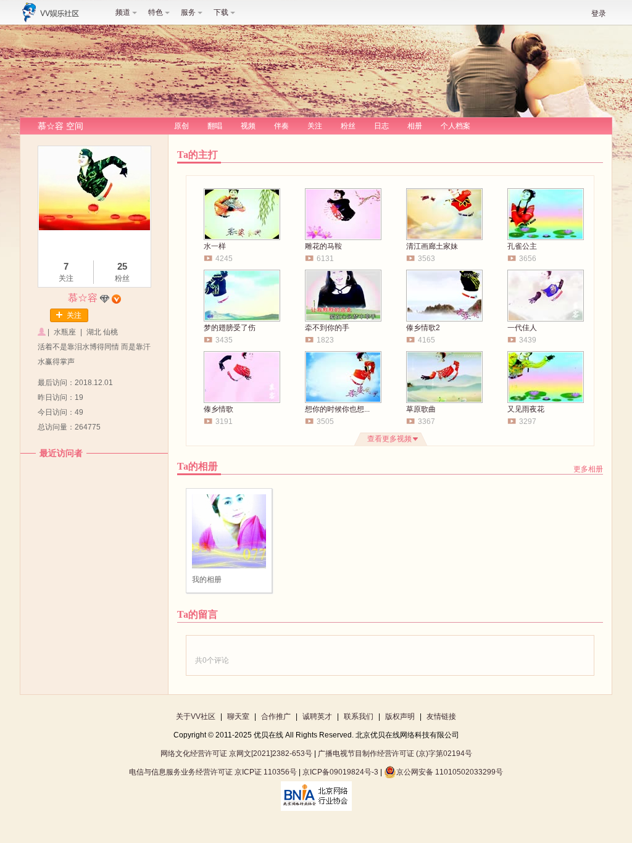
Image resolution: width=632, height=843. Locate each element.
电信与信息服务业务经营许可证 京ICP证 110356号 (213, 772)
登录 (598, 13)
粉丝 (348, 126)
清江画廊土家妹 (432, 246)
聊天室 (238, 716)
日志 (381, 126)
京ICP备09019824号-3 (340, 772)
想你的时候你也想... (337, 409)
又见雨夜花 (525, 409)
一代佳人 (522, 327)
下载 (221, 12)
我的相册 (207, 579)
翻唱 (214, 126)
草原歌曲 (421, 409)
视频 (248, 126)
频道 (122, 12)
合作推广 (276, 716)
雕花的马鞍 (323, 246)
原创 (181, 126)
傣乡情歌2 (423, 327)
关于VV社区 (195, 716)
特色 (155, 12)
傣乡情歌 (218, 409)
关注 (314, 126)
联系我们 (358, 716)
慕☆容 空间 (60, 126)
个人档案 (455, 126)
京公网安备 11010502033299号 (449, 772)
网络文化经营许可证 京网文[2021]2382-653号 (236, 753)
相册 (414, 126)
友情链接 (441, 716)
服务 (188, 12)
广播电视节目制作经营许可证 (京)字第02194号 (395, 753)
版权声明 (400, 716)
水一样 (215, 246)
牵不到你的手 (327, 327)
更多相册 (588, 469)
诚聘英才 (317, 716)
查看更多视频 (389, 438)
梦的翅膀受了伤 (230, 327)
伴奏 (281, 126)
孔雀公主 (522, 246)
